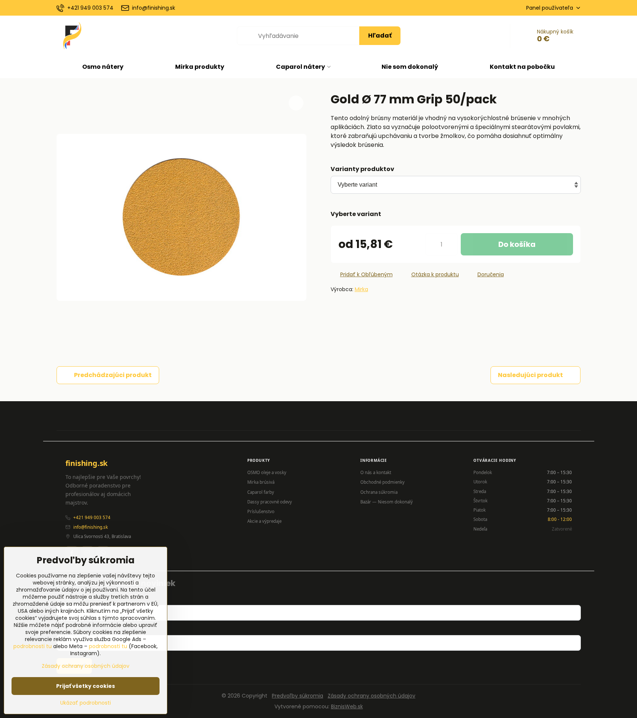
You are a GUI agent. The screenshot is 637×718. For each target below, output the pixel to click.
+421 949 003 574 (91, 517)
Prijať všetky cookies (85, 686)
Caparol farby (260, 492)
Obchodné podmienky (382, 482)
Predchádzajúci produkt (113, 375)
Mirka (361, 289)
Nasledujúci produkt (530, 375)
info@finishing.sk (90, 527)
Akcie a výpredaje (264, 521)
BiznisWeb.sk (347, 706)
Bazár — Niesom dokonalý (386, 502)
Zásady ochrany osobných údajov (371, 695)
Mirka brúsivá (260, 482)
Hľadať (380, 35)
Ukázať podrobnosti (85, 702)
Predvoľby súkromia (297, 695)
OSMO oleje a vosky (266, 472)
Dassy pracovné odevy (269, 502)
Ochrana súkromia (379, 492)
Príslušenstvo (260, 511)
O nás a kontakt (375, 472)
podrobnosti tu (32, 646)
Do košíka (516, 244)
